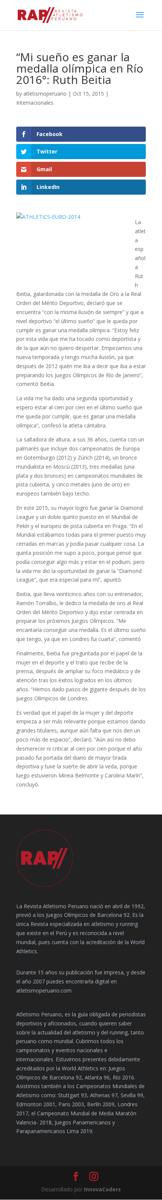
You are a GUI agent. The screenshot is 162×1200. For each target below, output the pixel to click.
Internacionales (34, 102)
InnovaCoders (102, 1189)
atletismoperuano (45, 93)
